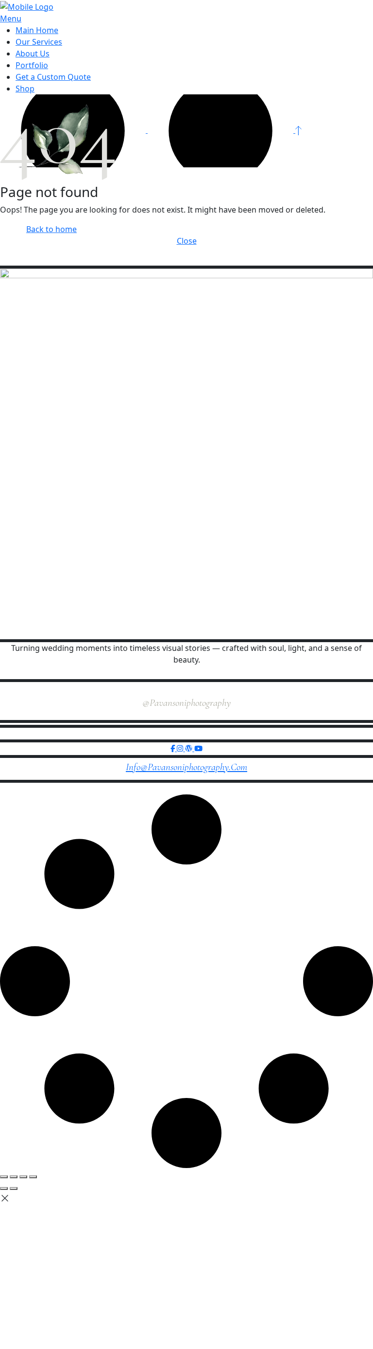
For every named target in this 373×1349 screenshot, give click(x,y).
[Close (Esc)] (33, 1176)
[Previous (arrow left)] (4, 1188)
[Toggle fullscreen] (13, 1176)
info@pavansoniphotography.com (186, 767)
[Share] (23, 1176)
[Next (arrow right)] (13, 1188)
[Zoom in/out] (4, 1176)
